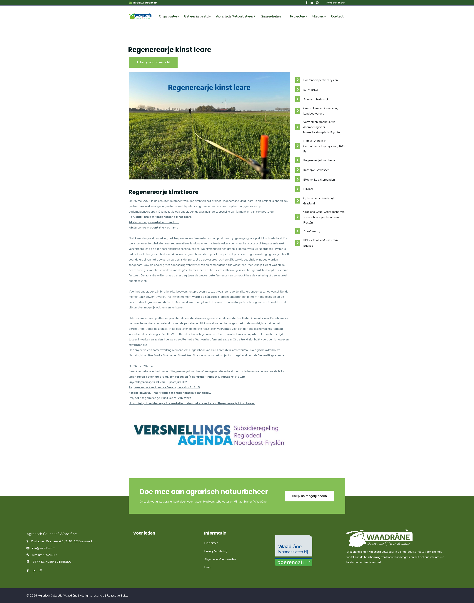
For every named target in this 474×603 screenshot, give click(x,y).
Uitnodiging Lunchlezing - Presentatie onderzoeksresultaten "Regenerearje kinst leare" (192, 403)
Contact (337, 16)
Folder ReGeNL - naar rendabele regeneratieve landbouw (170, 393)
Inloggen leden (335, 2)
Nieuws (318, 16)
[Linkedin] (311, 2)
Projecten (297, 16)
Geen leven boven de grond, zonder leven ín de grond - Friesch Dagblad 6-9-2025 (187, 377)
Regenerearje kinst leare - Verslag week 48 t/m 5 (164, 387)
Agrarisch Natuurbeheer (234, 16)
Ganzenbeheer (272, 16)
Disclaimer (211, 543)
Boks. (124, 596)
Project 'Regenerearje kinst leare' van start (160, 398)
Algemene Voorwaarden (220, 559)
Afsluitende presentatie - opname (153, 228)
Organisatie (168, 16)
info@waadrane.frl (145, 2)
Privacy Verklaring (215, 551)
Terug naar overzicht (154, 62)
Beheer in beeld (196, 16)
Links (207, 567)
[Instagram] (317, 2)
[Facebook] (307, 2)
